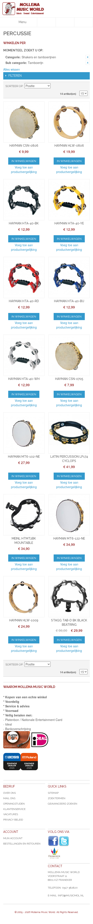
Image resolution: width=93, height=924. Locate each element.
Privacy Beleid (13, 819)
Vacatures (10, 814)
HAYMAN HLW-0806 (69, 145)
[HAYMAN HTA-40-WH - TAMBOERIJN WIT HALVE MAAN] (24, 355)
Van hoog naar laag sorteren (54, 86)
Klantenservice (14, 809)
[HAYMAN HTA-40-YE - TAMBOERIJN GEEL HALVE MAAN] (69, 199)
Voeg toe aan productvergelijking (24, 169)
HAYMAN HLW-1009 (23, 620)
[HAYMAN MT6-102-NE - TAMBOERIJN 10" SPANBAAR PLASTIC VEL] (24, 433)
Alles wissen (11, 69)
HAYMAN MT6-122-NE (69, 538)
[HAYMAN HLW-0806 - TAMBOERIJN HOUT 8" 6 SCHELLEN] (69, 122)
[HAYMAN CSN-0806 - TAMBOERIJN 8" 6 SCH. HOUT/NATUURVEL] (24, 122)
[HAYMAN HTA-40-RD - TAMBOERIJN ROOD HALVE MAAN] (24, 277)
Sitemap (53, 792)
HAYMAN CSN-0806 (24, 145)
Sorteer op (14, 86)
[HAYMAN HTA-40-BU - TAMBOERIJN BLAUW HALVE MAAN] (69, 277)
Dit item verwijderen (87, 57)
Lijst (84, 86)
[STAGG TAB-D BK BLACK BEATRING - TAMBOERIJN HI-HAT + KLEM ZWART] (69, 596)
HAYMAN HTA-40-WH (24, 379)
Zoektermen (56, 798)
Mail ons (9, 798)
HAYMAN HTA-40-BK (24, 223)
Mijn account (12, 838)
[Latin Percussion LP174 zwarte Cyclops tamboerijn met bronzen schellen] (69, 433)
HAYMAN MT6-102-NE (24, 456)
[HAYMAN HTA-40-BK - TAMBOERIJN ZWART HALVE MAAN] (24, 199)
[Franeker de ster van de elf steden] (69, 852)
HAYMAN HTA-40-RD (24, 301)
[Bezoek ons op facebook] (53, 841)
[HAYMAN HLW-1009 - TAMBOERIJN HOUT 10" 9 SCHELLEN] (24, 596)
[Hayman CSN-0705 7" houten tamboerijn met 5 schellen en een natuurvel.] (69, 355)
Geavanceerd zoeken (62, 803)
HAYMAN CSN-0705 (69, 379)
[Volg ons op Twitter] (64, 841)
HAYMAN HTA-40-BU (69, 301)
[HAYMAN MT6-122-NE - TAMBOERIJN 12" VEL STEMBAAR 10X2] (69, 514)
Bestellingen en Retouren (21, 843)
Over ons (9, 792)
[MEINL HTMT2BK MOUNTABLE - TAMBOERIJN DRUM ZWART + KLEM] (24, 514)
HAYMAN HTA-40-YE (69, 223)
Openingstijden (14, 803)
